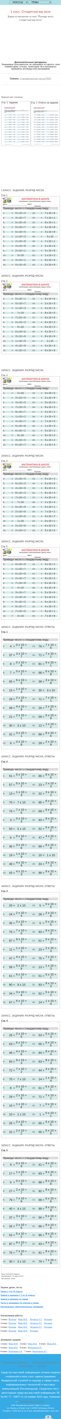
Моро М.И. (23, 1319)
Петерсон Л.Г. (36, 1319)
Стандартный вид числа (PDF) (35, 78)
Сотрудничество (26, 1366)
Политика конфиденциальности (45, 1362)
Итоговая (48, 1319)
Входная (12, 1319)
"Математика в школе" (32, 1401)
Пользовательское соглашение (15, 1362)
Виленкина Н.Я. (35, 1348)
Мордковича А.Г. (39, 1351)
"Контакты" (41, 1366)
